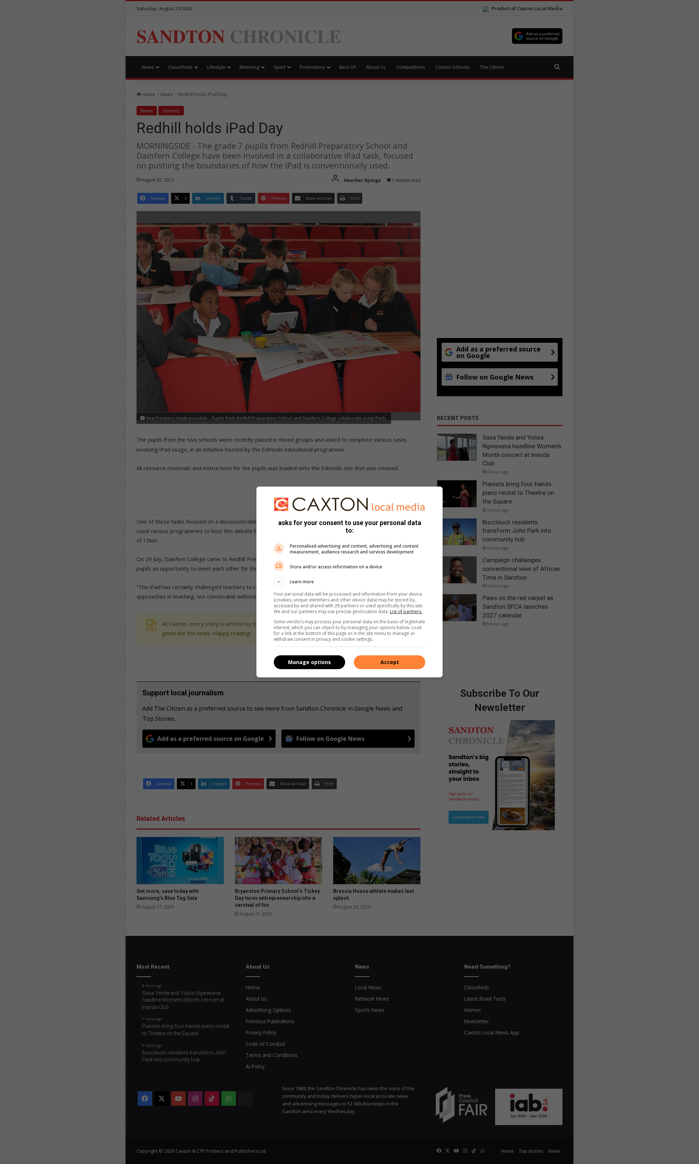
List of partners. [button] (406, 611)
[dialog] (349, 582)
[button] (349, 582)
